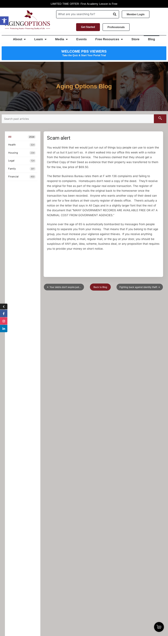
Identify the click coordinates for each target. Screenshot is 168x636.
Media (59, 39)
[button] (4, 20)
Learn (38, 39)
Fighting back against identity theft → (139, 287)
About (17, 39)
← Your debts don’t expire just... (64, 287)
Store (135, 39)
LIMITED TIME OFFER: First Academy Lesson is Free (84, 3)
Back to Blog (100, 287)
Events (81, 39)
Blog (151, 39)
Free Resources (107, 39)
